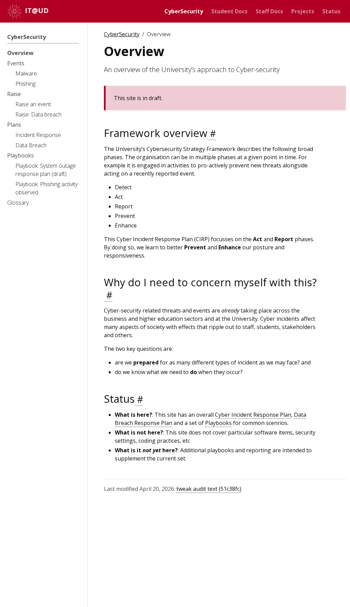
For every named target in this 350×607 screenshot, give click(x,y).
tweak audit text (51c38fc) (208, 489)
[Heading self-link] (211, 133)
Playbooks (218, 423)
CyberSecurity (121, 34)
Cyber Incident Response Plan (253, 414)
